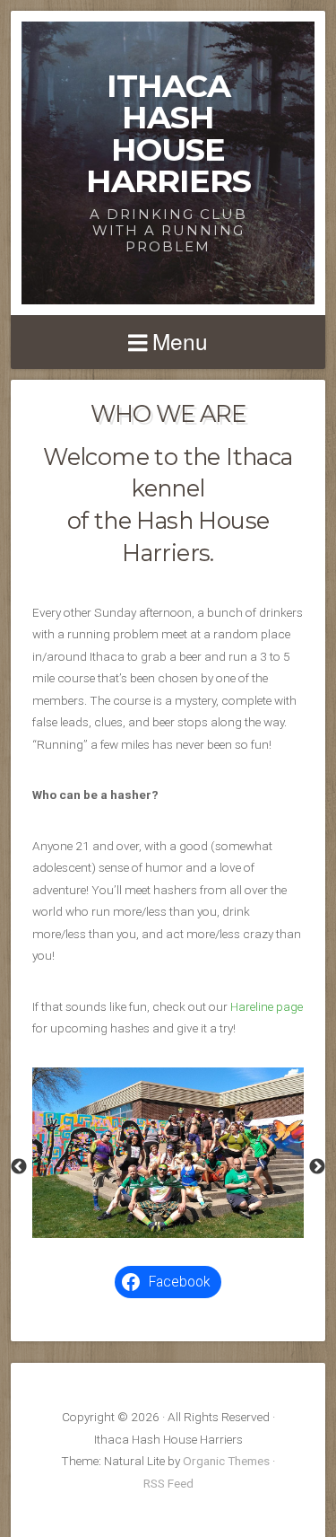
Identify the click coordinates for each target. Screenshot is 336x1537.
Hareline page (266, 1006)
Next (317, 1167)
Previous (19, 1167)
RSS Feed (168, 1483)
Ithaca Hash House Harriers (168, 133)
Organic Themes (226, 1461)
